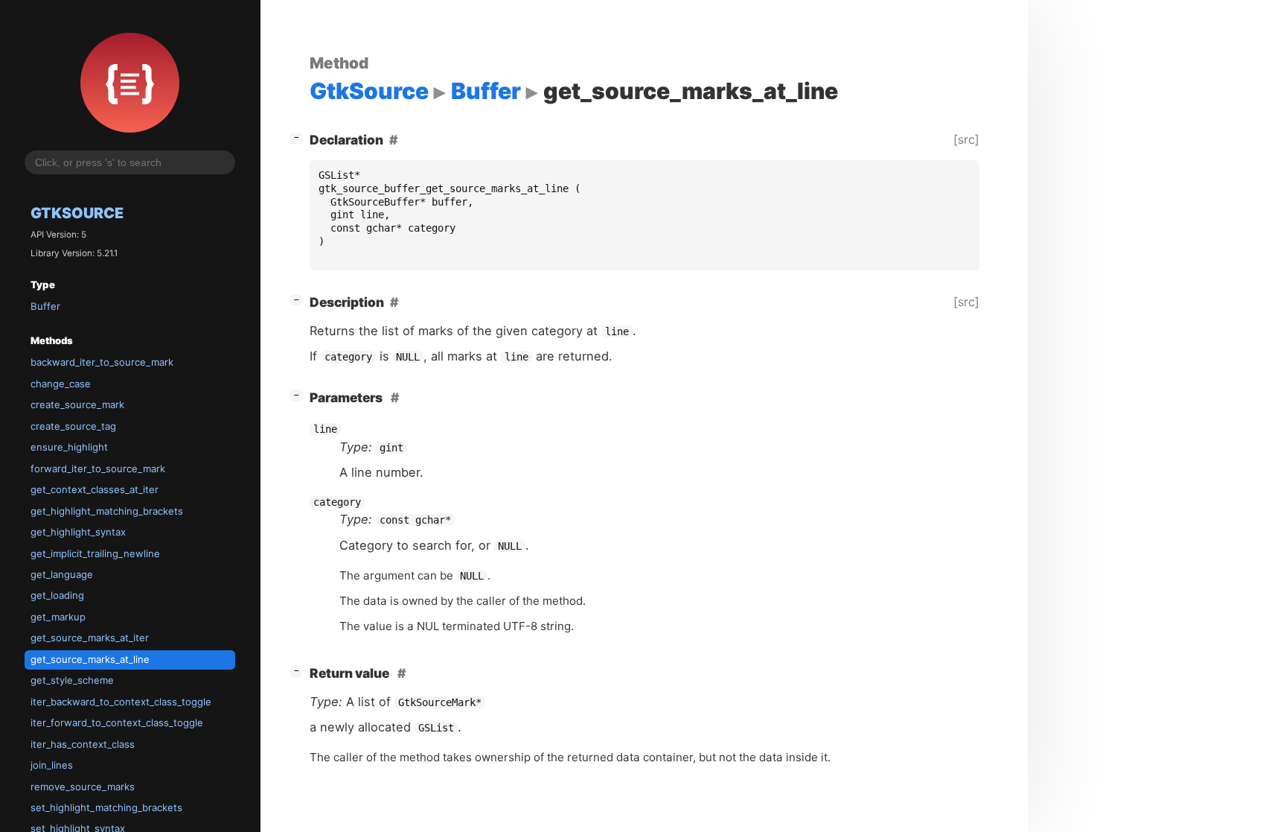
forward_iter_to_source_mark (98, 468)
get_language (62, 574)
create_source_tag (73, 426)
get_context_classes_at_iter (95, 489)
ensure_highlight (69, 447)
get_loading (57, 595)
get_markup (58, 617)
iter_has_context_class (83, 744)
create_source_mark (77, 404)
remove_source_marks (83, 787)
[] (299, 137)
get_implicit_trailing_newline (95, 553)
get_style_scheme (72, 680)
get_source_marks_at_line (90, 659)
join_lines (52, 765)
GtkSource (77, 213)
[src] (966, 139)
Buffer (45, 306)
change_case (61, 384)
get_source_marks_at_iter (90, 638)
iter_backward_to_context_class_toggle (121, 702)
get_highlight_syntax (78, 532)
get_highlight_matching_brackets (107, 511)
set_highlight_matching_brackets (106, 807)
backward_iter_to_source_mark (102, 362)
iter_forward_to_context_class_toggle (117, 722)
